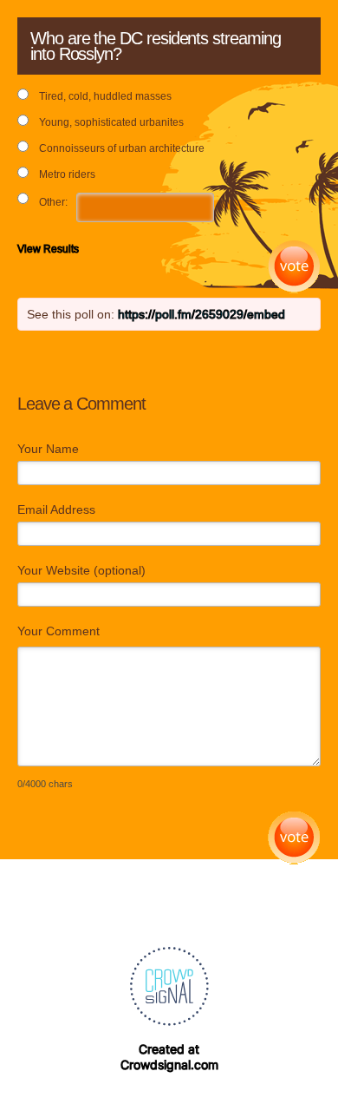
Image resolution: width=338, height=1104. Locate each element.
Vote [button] (294, 266)
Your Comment (58, 631)
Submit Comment (294, 838)
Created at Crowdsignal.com (169, 1057)
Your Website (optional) (81, 570)
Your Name (48, 449)
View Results (48, 249)
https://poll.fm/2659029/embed (201, 314)
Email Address (56, 509)
